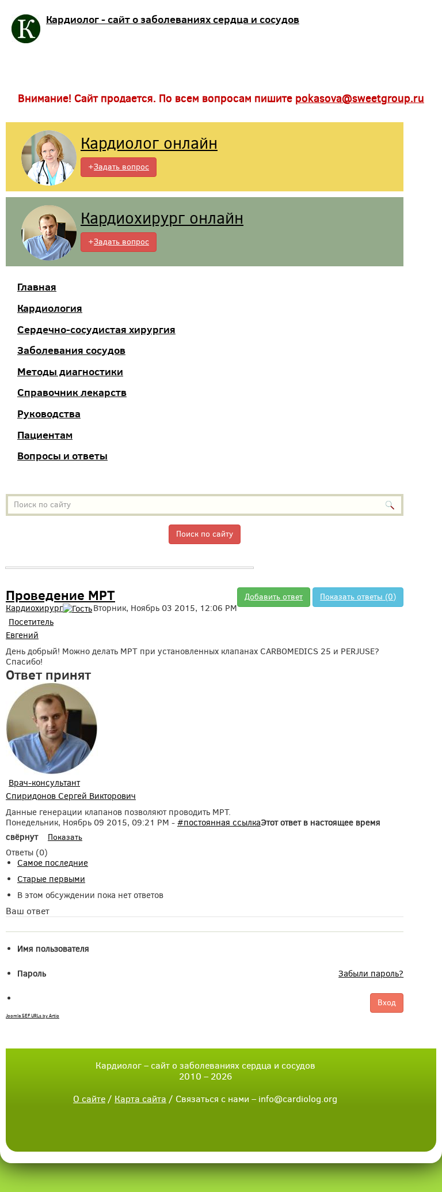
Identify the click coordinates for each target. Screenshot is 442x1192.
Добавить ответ (274, 596)
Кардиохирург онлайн (162, 218)
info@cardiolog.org (297, 1099)
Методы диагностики (70, 371)
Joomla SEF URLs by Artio (32, 1016)
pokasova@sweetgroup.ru (359, 98)
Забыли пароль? (370, 973)
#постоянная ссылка (219, 822)
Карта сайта (140, 1099)
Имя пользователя (53, 949)
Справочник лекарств (72, 392)
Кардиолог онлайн (149, 143)
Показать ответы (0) (358, 596)
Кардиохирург (34, 608)
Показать (65, 837)
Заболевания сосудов (71, 350)
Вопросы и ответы (62, 455)
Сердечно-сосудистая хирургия (96, 329)
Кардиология (49, 308)
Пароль (31, 973)
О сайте (89, 1099)
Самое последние (52, 863)
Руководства (49, 413)
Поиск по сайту (204, 534)
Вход (387, 1002)
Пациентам (45, 435)
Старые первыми (51, 879)
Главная (36, 287)
